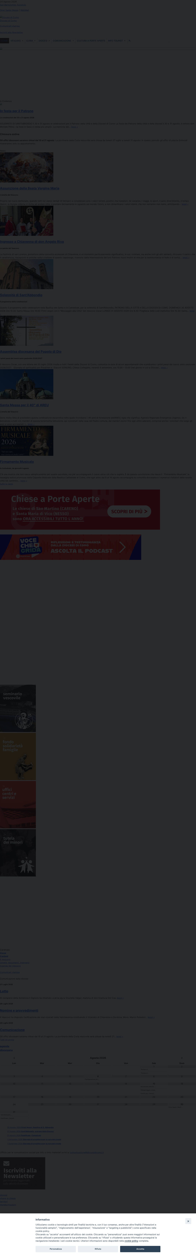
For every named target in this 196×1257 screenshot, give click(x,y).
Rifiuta (98, 1249)
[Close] (188, 1221)
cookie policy (131, 1240)
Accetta (140, 1249)
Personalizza (56, 1249)
